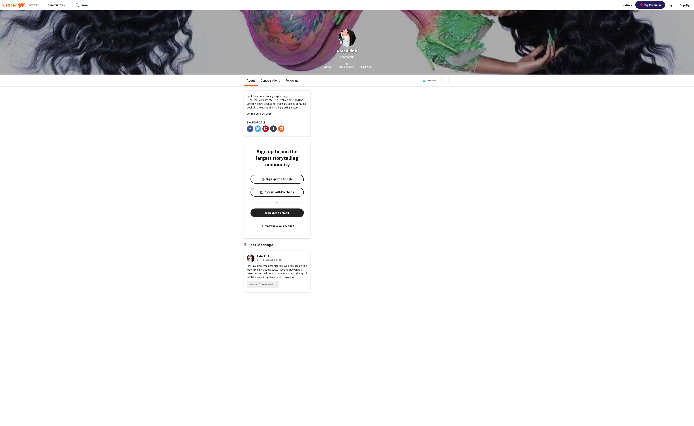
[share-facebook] (250, 128)
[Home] (13, 5)
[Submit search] (77, 5)
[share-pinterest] (265, 128)
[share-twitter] (258, 128)
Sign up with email (277, 213)
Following (292, 80)
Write (626, 5)
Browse (34, 5)
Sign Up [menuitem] (685, 5)
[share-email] (281, 128)
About (251, 80)
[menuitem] (429, 80)
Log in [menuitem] (671, 5)
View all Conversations (263, 284)
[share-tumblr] (273, 128)
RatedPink (263, 256)
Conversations (270, 80)
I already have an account (277, 226)
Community (55, 5)
